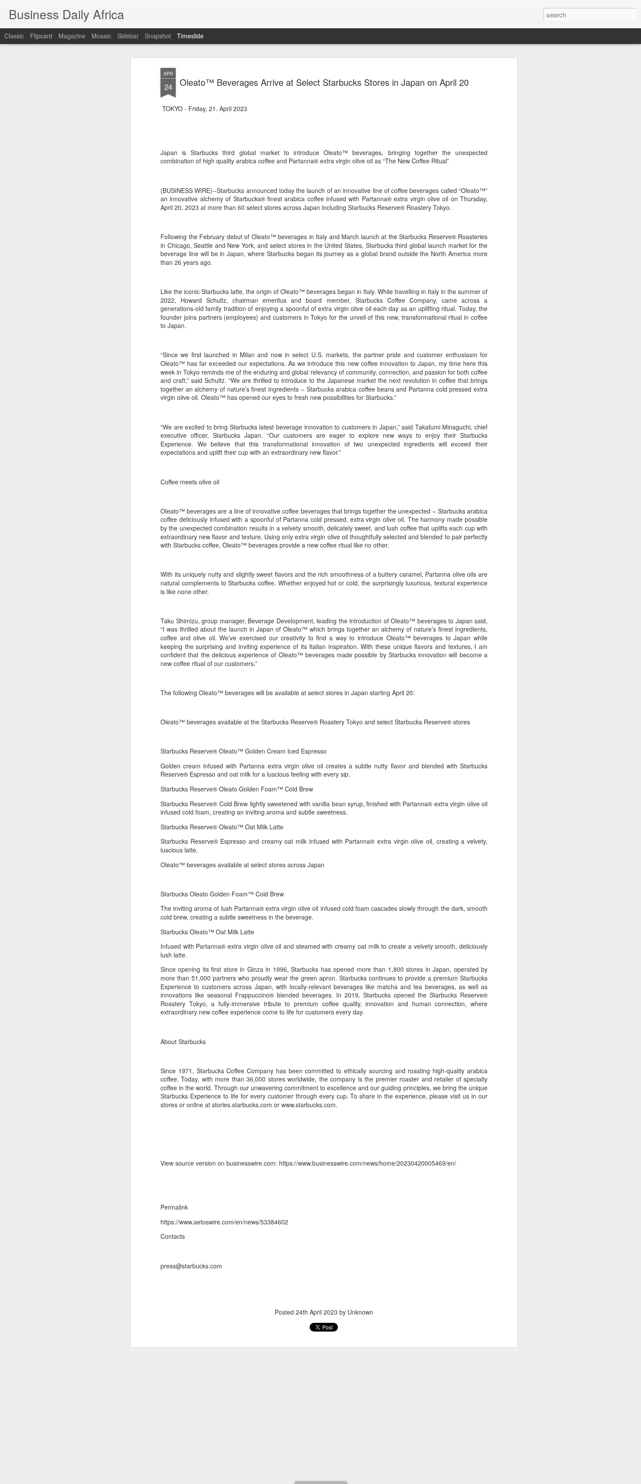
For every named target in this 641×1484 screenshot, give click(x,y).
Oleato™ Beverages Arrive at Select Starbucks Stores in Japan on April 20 (324, 82)
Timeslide (190, 35)
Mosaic (101, 35)
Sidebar (128, 35)
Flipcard (41, 35)
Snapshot (158, 35)
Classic (14, 35)
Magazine (71, 35)
